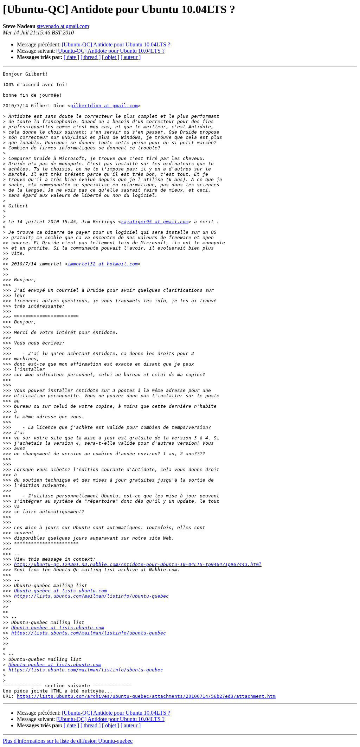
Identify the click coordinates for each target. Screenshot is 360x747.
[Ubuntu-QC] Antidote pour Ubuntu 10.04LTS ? (116, 44)
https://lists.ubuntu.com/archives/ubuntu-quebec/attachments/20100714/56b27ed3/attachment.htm (146, 696)
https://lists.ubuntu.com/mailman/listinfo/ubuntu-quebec (91, 596)
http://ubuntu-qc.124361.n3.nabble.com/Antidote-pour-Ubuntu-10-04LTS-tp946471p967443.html (138, 564)
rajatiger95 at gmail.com (154, 221)
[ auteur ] (131, 57)
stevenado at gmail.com (63, 26)
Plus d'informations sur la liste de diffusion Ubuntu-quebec (68, 741)
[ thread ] (91, 57)
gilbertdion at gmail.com (104, 105)
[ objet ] (110, 57)
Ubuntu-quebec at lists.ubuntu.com (60, 590)
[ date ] (71, 57)
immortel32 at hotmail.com (103, 263)
